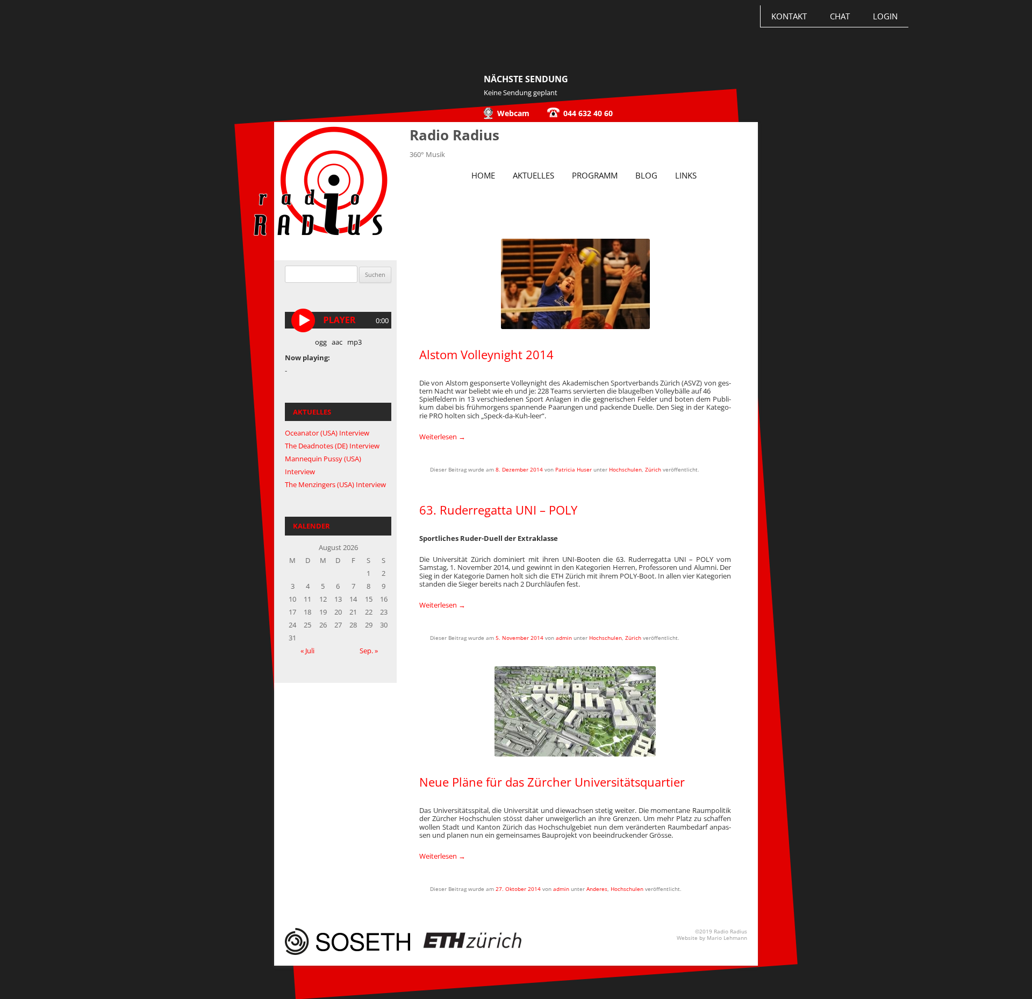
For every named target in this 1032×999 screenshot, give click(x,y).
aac (337, 342)
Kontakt (789, 16)
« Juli (307, 650)
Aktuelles (533, 175)
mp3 (354, 342)
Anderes (596, 889)
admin (564, 637)
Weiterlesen (442, 436)
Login (885, 16)
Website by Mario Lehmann (712, 937)
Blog (646, 175)
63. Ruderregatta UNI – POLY (498, 510)
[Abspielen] (304, 320)
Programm (595, 175)
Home (483, 175)
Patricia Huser (573, 469)
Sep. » (369, 650)
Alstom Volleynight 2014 (486, 354)
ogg (321, 342)
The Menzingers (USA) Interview (335, 484)
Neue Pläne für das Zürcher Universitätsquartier (552, 782)
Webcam (513, 113)
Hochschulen (625, 469)
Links (686, 175)
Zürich (653, 469)
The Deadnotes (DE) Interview (332, 446)
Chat (840, 16)
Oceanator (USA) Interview (327, 433)
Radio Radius (454, 135)
